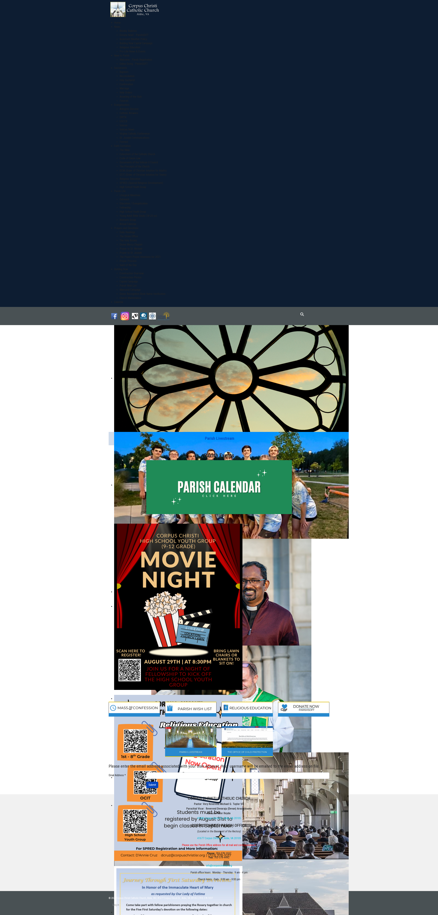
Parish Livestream (219, 438)
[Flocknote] (143, 315)
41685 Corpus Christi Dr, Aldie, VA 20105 (219, 818)
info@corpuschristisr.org (219, 865)
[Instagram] (125, 315)
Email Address (117, 775)
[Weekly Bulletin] (135, 315)
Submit (152, 784)
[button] (117, 26)
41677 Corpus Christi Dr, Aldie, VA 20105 (219, 838)
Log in (116, 904)
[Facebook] (114, 315)
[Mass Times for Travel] (152, 315)
